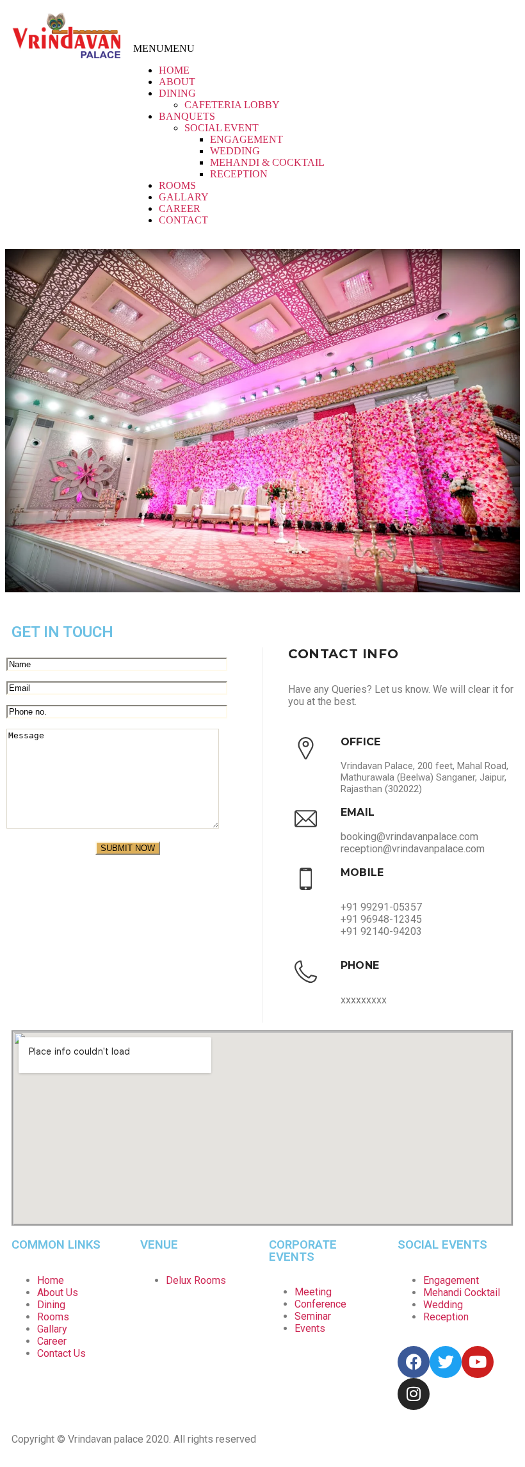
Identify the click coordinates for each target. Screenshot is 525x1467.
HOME (174, 70)
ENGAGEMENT (246, 139)
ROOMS (177, 185)
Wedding (443, 1305)
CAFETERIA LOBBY (232, 104)
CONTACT (183, 220)
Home (50, 1280)
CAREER (179, 208)
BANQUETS (187, 116)
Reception (446, 1317)
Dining (51, 1305)
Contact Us (61, 1353)
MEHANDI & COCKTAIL (267, 162)
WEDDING (235, 150)
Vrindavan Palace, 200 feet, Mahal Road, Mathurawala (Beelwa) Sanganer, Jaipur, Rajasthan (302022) (424, 777)
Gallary (52, 1329)
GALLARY (184, 196)
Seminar (313, 1316)
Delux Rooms (196, 1280)
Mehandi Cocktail (461, 1292)
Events (310, 1328)
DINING (177, 93)
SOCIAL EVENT (221, 127)
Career (52, 1341)
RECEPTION (239, 173)
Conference (320, 1304)
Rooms (53, 1317)
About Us (57, 1292)
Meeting (313, 1292)
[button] (164, 48)
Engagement (451, 1280)
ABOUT (177, 81)
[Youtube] (500, 22)
